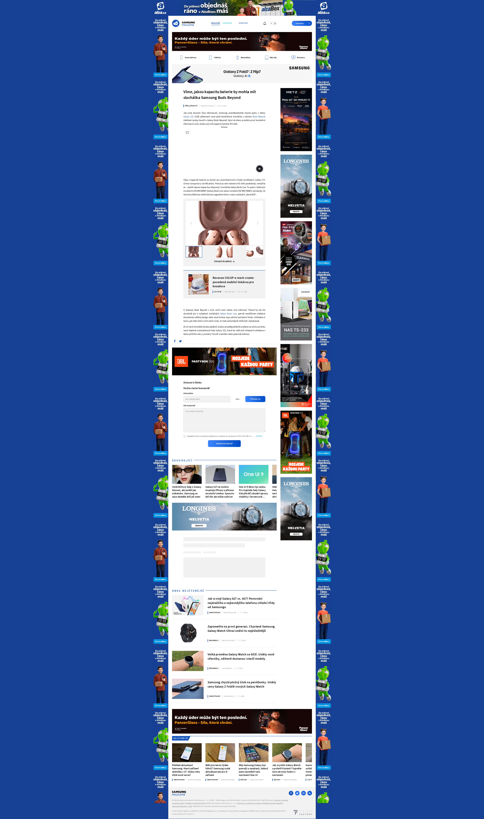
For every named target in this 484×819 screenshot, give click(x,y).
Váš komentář (189, 405)
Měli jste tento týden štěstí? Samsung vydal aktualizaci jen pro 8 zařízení (217, 770)
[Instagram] (303, 793)
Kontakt (243, 23)
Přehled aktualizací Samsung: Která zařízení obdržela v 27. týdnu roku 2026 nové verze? (186, 770)
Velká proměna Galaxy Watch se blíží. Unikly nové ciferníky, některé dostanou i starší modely (241, 656)
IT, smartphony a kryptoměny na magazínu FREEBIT (235, 811)
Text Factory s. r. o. (201, 800)
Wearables (213, 640)
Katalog (227, 23)
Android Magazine (207, 811)
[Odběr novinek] (264, 24)
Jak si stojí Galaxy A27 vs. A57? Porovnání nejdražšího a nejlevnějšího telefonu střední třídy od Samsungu (241, 603)
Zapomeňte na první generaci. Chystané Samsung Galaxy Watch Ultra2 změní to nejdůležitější (241, 628)
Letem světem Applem (180, 811)
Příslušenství (191, 106)
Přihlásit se (255, 399)
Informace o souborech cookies (249, 803)
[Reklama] (160, 8)
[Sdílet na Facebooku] (174, 341)
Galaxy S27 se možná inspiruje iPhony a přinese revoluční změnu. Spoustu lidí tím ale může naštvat (219, 491)
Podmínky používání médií (195, 803)
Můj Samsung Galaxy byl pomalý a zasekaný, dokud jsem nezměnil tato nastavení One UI (253, 770)
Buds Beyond (259, 116)
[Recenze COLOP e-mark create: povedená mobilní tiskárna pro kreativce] (198, 284)
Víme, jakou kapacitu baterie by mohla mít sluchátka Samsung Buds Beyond (219, 95)
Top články (312, 780)
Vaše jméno (188, 393)
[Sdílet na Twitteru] (180, 341)
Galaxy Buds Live (228, 313)
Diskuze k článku (192, 382)
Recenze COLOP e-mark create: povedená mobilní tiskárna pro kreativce (233, 282)
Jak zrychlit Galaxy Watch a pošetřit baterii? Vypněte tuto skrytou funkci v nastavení (286, 770)
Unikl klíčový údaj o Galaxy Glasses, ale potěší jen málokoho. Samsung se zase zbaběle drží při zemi (186, 491)
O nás (190, 806)
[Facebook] (291, 793)
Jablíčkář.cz (194, 811)
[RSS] (309, 793)
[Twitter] (297, 793)
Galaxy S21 (188, 116)
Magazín (215, 23)
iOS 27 (191, 814)
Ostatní (217, 292)
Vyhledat (300, 23)
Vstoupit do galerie (223, 261)
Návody (243, 780)
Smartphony (214, 612)
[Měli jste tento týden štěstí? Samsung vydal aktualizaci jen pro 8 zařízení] (220, 752)
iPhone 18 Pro (182, 814)
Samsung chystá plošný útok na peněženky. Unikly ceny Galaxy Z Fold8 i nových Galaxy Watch (242, 684)
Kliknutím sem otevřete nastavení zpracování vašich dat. (214, 806)
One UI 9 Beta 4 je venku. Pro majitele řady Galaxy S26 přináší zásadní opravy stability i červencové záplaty (253, 491)
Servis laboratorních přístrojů (267, 811)
